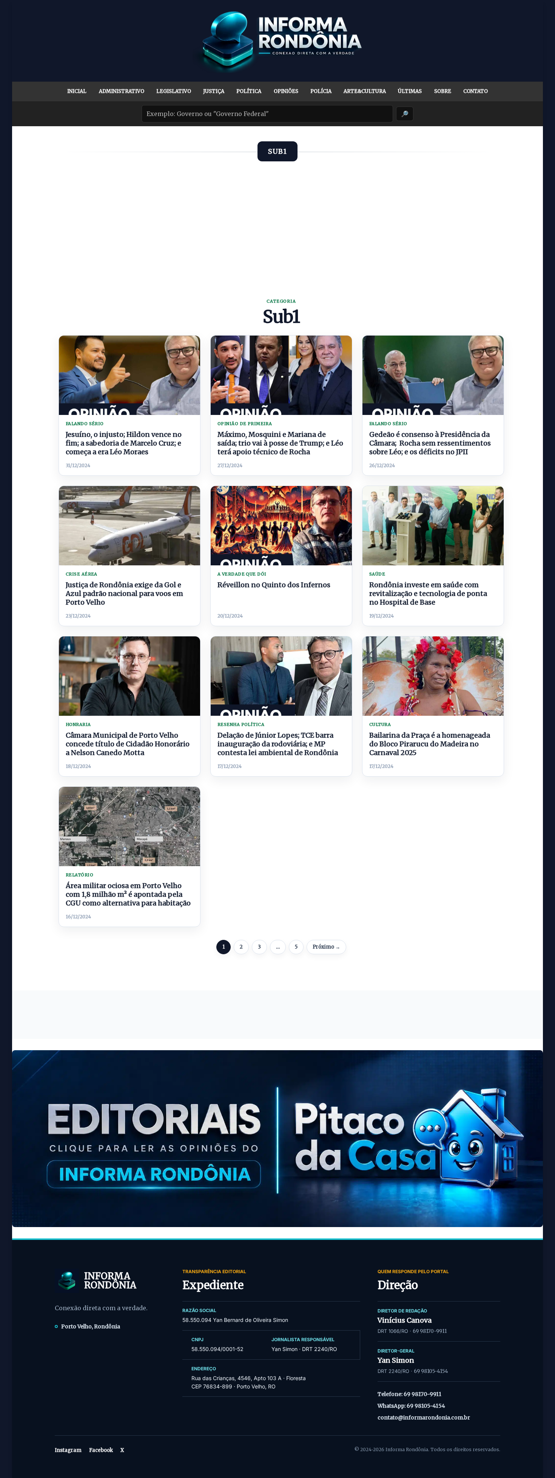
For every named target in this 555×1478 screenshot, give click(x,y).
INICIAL (76, 91)
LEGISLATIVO (173, 91)
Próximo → (326, 947)
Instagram (68, 1450)
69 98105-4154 (431, 1371)
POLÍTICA (248, 91)
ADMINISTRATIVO (121, 91)
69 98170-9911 (430, 1331)
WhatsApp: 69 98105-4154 (411, 1405)
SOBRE (442, 91)
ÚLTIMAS (410, 91)
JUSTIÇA (213, 91)
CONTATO (475, 91)
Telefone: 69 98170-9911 (409, 1394)
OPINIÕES (286, 91)
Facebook (101, 1450)
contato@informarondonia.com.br (424, 1417)
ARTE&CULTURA (365, 91)
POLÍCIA (320, 91)
